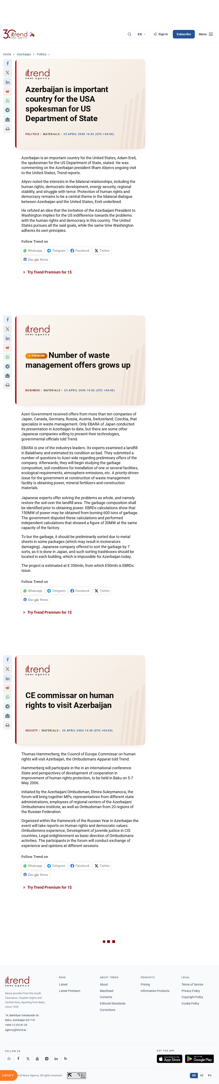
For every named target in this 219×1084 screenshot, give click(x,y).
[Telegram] (46, 1059)
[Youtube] (37, 1059)
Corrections (107, 1010)
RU (210, 1075)
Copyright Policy (192, 997)
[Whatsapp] (9, 1059)
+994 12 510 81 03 (16, 1025)
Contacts (106, 997)
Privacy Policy (191, 991)
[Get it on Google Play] (199, 1059)
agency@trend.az (15, 1029)
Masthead (106, 991)
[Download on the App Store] (169, 1059)
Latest (63, 984)
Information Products (155, 991)
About (104, 984)
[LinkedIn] (56, 1059)
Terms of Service (192, 984)
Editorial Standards (112, 1003)
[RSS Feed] (65, 1059)
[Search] (129, 34)
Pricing (145, 984)
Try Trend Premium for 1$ (49, 272)
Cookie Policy (190, 1003)
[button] (7, 63)
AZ (202, 1075)
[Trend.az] (19, 34)
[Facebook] (18, 1059)
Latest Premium (69, 991)
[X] (28, 1059)
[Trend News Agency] (17, 981)
